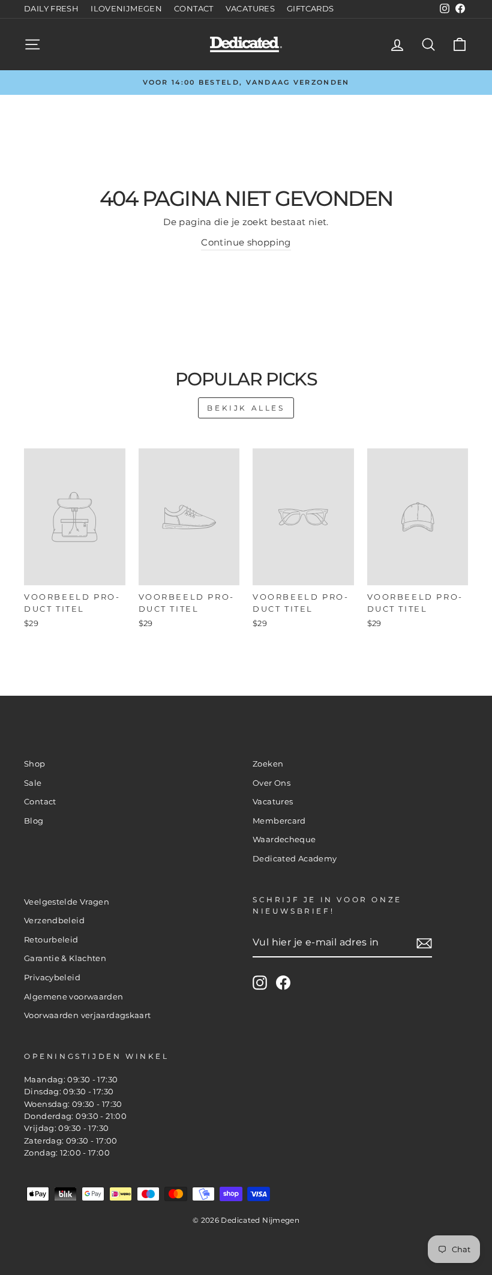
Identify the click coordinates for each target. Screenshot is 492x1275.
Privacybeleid (52, 977)
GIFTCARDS (310, 8)
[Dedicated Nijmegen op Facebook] (283, 982)
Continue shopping (245, 242)
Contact (40, 801)
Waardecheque (284, 839)
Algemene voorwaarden (74, 996)
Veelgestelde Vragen (66, 901)
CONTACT (194, 8)
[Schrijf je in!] (424, 942)
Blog (34, 820)
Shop (35, 763)
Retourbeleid (51, 939)
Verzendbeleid (54, 920)
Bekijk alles (245, 407)
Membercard (279, 820)
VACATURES (250, 8)
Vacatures (273, 801)
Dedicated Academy (295, 858)
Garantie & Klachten (65, 958)
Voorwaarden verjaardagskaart (87, 1015)
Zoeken (268, 763)
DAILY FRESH (51, 8)
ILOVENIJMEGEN (126, 8)
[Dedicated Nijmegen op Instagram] (260, 982)
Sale (33, 783)
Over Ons (271, 783)
